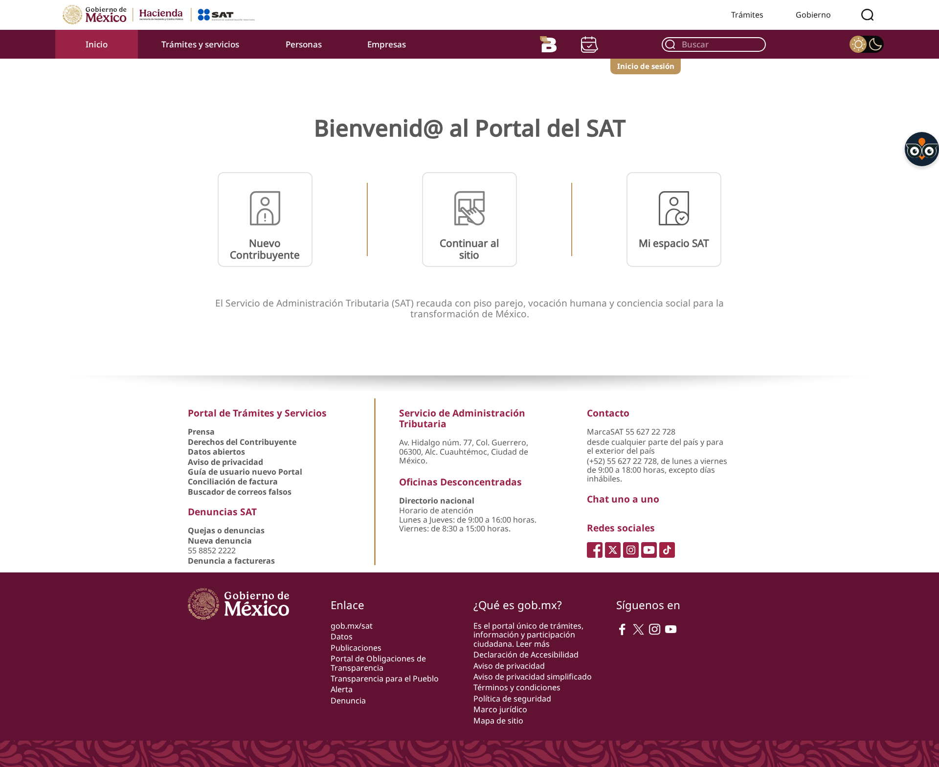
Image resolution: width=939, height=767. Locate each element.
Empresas (386, 44)
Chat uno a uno (623, 498)
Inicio (97, 44)
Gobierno (813, 14)
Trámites (747, 14)
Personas (304, 44)
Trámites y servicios (200, 44)
